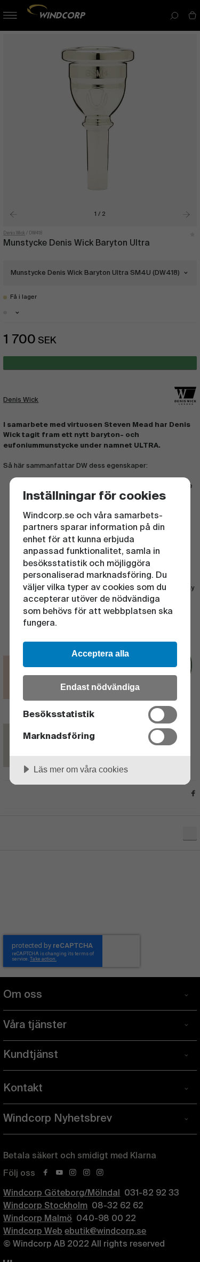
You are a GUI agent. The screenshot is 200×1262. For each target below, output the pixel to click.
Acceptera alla (100, 653)
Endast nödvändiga (100, 687)
